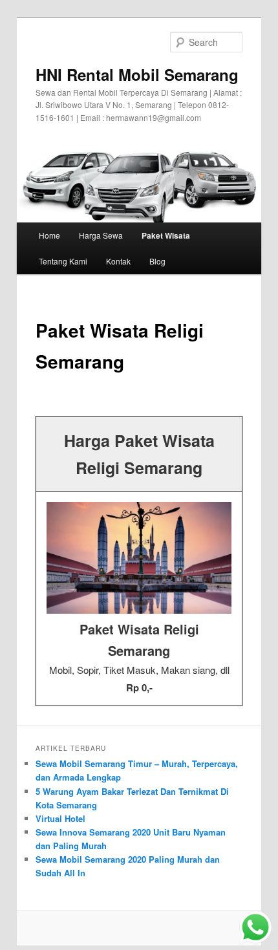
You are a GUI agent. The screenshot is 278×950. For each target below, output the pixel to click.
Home (49, 235)
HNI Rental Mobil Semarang (137, 74)
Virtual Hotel (60, 818)
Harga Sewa (101, 235)
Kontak (118, 260)
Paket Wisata (166, 235)
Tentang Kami (63, 260)
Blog (157, 260)
